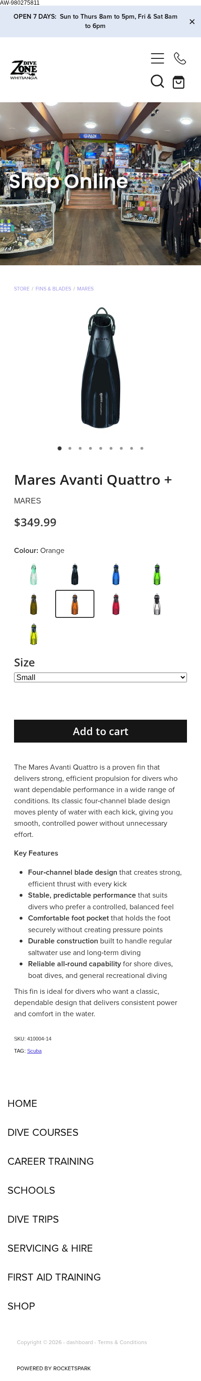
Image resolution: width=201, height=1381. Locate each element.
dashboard (79, 1342)
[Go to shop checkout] (180, 81)
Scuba (34, 1051)
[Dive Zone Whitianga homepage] (78, 69)
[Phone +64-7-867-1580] (180, 58)
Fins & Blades (53, 288)
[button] (157, 81)
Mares (85, 288)
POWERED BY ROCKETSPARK (54, 1368)
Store (21, 288)
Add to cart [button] (101, 731)
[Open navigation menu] (157, 58)
